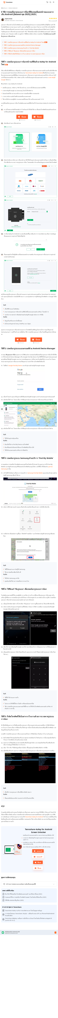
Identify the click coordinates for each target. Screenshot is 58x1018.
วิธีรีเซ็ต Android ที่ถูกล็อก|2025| (14, 900)
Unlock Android (19, 20)
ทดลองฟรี (39, 851)
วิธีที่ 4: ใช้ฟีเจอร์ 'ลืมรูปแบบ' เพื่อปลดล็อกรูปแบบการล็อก (19, 51)
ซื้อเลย (39, 862)
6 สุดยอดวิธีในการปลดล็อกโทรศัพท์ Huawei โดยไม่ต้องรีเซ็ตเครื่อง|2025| (26, 897)
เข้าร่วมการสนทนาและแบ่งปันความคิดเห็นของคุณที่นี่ (21, 884)
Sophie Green (8, 19)
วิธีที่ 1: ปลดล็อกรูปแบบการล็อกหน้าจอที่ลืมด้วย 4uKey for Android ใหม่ (24, 42)
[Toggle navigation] (52, 2)
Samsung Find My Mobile (35, 473)
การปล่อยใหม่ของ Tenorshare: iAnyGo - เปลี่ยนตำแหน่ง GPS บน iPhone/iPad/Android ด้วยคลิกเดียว (29, 914)
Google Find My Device (15, 365)
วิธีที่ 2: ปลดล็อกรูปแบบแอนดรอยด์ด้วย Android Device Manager (22, 45)
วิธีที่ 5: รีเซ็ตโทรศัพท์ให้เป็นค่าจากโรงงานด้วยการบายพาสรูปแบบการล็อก (24, 54)
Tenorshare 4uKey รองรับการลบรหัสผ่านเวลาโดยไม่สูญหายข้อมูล (23, 910)
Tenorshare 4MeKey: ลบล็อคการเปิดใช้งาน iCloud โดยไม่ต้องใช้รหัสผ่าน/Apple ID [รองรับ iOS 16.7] (28, 919)
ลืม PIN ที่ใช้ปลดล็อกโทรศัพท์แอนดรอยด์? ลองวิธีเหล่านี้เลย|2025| (23, 894)
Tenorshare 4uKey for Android (34, 73)
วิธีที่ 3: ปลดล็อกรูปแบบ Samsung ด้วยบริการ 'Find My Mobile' (21, 48)
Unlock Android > (13, 8)
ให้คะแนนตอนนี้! (53, 21)
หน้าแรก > (5, 8)
